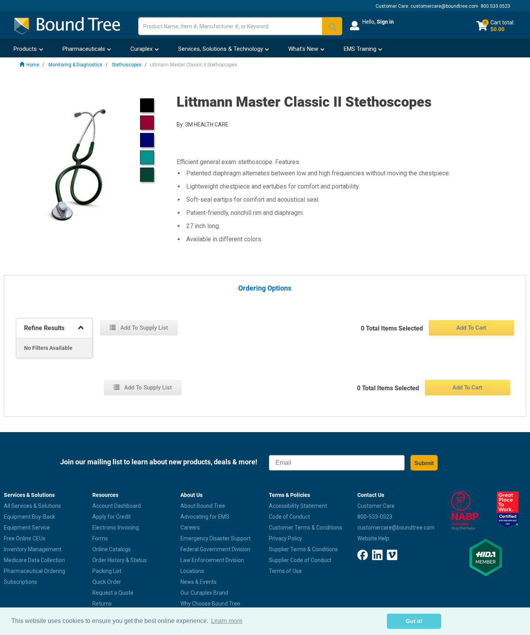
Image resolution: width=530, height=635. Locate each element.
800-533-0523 (374, 517)
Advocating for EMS (204, 517)
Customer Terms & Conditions (305, 527)
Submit (424, 463)
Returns (102, 603)
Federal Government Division (215, 549)
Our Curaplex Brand (204, 593)
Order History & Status (119, 560)
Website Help (373, 538)
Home (32, 64)
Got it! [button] (414, 621)
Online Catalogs (111, 549)
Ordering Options (264, 288)
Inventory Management (32, 549)
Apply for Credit (111, 517)
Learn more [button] (226, 621)
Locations (192, 571)
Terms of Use (285, 571)
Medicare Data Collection (34, 560)
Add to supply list (143, 327)
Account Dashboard (116, 506)
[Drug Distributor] (463, 510)
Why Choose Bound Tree (210, 603)
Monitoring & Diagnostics (75, 64)
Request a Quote (112, 593)
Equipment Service (27, 527)
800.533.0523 (495, 6)
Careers (190, 527)
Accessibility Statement (298, 506)
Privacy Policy (285, 538)
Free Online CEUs (24, 538)
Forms (100, 538)
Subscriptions (20, 582)
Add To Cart (471, 327)
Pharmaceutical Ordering (34, 571)
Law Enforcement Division (212, 560)
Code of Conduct (289, 517)
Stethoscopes (127, 64)
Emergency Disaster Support (215, 538)
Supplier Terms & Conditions (303, 549)
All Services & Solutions (32, 506)
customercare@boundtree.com (444, 6)
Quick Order (106, 582)
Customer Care (376, 506)
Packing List (106, 571)
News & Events (198, 582)
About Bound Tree (202, 506)
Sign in (385, 22)
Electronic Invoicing (115, 527)
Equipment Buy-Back (29, 517)
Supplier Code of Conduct (300, 560)
